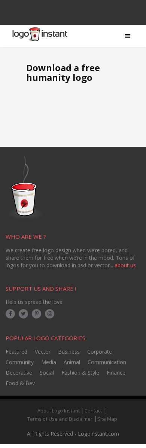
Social (47, 372)
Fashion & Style (80, 372)
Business (69, 351)
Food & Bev (20, 383)
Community (20, 362)
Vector (43, 351)
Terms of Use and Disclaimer (59, 418)
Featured (16, 351)
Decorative (19, 372)
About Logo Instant (58, 410)
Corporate (99, 351)
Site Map (107, 418)
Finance (116, 372)
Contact (93, 410)
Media (48, 362)
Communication (107, 362)
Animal (72, 362)
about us (125, 265)
